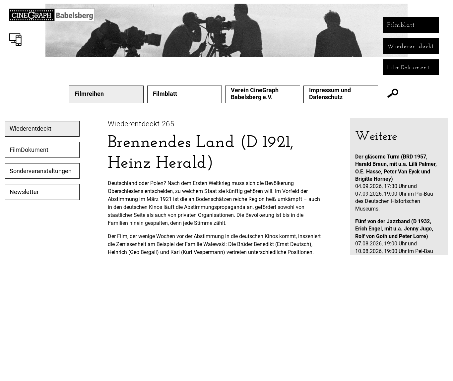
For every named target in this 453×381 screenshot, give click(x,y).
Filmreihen (89, 94)
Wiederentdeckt (410, 46)
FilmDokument (408, 67)
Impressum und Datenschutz (330, 93)
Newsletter (24, 192)
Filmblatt (401, 25)
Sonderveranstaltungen (41, 171)
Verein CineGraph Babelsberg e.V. (255, 93)
